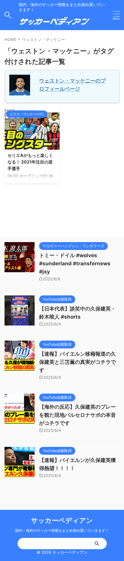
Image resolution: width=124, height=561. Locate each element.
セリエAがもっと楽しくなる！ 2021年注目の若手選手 (30, 162)
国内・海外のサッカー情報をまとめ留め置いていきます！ (62, 530)
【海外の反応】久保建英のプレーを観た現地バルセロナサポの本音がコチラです (77, 415)
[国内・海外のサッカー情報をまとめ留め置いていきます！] (55, 23)
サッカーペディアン (62, 520)
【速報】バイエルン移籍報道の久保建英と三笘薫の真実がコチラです (77, 362)
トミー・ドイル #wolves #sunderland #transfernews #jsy (74, 263)
